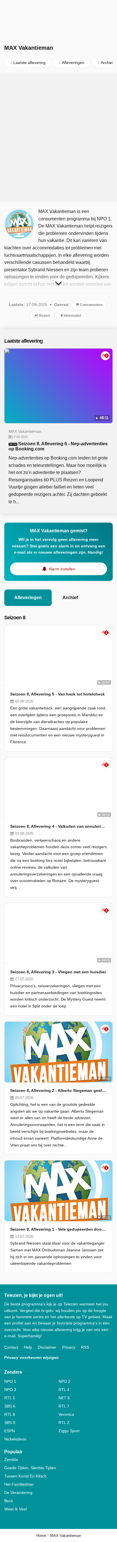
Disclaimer (47, 1347)
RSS (85, 1347)
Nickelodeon (15, 1439)
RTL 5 (9, 1398)
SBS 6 (9, 1406)
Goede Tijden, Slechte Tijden (30, 1468)
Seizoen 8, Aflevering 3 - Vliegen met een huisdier (58, 972)
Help (28, 1347)
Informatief (72, 316)
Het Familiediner (19, 1484)
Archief (70, 597)
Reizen (44, 316)
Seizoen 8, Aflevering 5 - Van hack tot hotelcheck (57, 694)
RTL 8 (9, 1414)
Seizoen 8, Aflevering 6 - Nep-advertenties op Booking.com (58, 446)
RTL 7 (63, 1406)
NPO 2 (64, 1381)
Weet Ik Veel (15, 1509)
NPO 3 (10, 1389)
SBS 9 (9, 1422)
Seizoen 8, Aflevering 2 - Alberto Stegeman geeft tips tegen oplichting (58, 1090)
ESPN (9, 1431)
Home (41, 1535)
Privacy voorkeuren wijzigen (31, 1357)
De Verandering (18, 1492)
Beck (8, 1500)
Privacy (68, 1347)
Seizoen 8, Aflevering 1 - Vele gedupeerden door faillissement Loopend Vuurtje (58, 1229)
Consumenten (91, 305)
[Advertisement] (58, 137)
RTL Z (64, 1422)
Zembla (11, 1459)
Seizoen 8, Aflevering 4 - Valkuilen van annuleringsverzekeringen (58, 826)
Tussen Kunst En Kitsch (25, 1476)
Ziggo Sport (69, 1431)
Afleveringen (28, 597)
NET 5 (64, 1398)
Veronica (66, 1414)
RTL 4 (63, 1389)
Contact (11, 1347)
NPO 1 (10, 1381)
